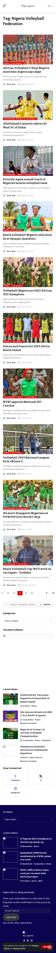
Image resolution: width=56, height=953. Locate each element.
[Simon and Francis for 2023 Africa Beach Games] (28, 328)
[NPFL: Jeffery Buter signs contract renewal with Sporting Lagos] (10, 873)
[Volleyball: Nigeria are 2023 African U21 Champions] (28, 272)
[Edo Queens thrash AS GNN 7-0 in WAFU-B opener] (10, 716)
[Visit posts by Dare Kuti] (4, 84)
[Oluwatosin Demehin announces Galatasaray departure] (10, 750)
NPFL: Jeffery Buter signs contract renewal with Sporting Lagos (34, 873)
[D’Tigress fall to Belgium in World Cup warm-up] (10, 842)
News (6, 63)
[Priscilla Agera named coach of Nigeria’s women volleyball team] (28, 161)
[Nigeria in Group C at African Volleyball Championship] (10, 733)
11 (46, 593)
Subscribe (11, 917)
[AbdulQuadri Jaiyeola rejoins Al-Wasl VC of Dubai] (28, 105)
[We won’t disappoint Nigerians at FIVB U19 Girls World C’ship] (28, 495)
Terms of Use (19, 948)
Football (26, 706)
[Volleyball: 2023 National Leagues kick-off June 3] (28, 439)
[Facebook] (15, 778)
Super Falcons (35, 757)
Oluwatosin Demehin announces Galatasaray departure (34, 750)
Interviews (9, 119)
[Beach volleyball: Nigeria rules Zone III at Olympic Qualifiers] (28, 216)
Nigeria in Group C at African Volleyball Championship (32, 733)
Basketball (27, 846)
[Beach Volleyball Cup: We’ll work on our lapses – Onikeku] (28, 550)
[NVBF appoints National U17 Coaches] (28, 383)
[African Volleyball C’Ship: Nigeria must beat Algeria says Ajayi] (28, 49)
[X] (40, 778)
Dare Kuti (11, 84)
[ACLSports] (28, 6)
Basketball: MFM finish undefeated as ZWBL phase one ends (35, 856)
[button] (47, 946)
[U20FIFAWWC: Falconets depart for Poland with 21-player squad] (10, 699)
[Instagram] (15, 790)
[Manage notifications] (49, 947)
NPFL (40, 881)
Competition (28, 720)
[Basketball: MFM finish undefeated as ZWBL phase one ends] (10, 856)
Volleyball (17, 63)
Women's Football (28, 723)
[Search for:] (24, 604)
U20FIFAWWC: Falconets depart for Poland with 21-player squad (35, 698)
